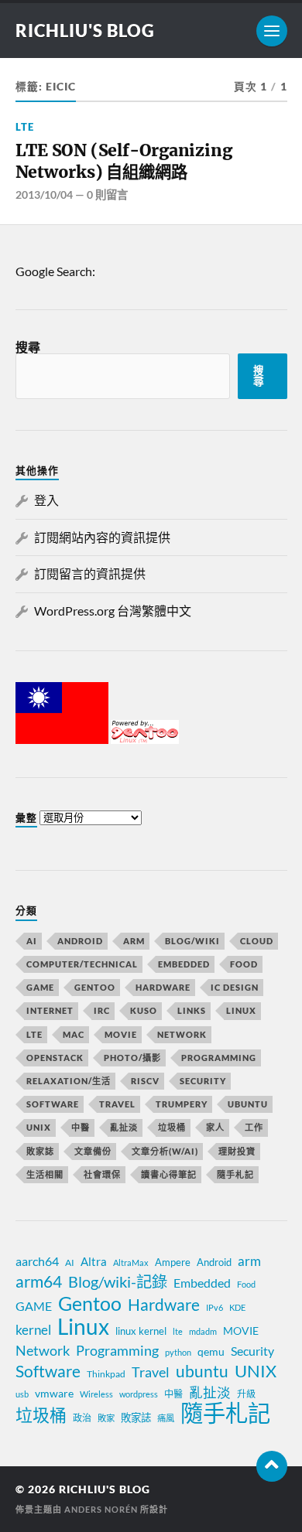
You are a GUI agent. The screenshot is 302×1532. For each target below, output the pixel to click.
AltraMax (131, 1262)
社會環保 (102, 1174)
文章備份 (93, 1151)
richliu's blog (85, 30)
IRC (102, 1010)
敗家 (106, 1418)
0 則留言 (107, 194)
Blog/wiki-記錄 (117, 1281)
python (178, 1352)
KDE (237, 1307)
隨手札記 (235, 1174)
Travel (117, 1104)
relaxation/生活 (68, 1081)
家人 (215, 1127)
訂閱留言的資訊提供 (90, 573)
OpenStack (55, 1058)
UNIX (38, 1127)
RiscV (145, 1081)
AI (31, 941)
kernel (33, 1330)
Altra (94, 1261)
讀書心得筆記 (169, 1174)
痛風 (165, 1418)
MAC (73, 1034)
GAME (40, 987)
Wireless (96, 1394)
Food (244, 964)
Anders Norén (101, 1509)
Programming (218, 1058)
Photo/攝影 (132, 1058)
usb (22, 1394)
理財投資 (237, 1151)
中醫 (80, 1127)
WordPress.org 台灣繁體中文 (112, 610)
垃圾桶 (172, 1127)
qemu (211, 1351)
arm (249, 1261)
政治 (82, 1418)
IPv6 (214, 1307)
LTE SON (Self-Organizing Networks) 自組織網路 (123, 161)
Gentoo (94, 987)
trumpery (182, 1104)
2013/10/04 (44, 194)
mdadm (203, 1331)
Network (182, 1034)
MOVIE (121, 1034)
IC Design (235, 987)
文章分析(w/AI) (165, 1151)
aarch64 (37, 1261)
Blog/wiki (192, 941)
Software (52, 1104)
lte (178, 1331)
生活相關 (44, 1174)
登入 (46, 500)
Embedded (184, 964)
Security (203, 1081)
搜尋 (27, 346)
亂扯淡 (124, 1127)
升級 (246, 1394)
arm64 (38, 1281)
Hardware (163, 987)
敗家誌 (40, 1151)
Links (191, 1010)
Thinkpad (106, 1374)
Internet (50, 1010)
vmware (54, 1393)
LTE (24, 127)
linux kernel (140, 1331)
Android (80, 941)
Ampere (172, 1262)
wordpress (138, 1394)
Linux (241, 1010)
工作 (254, 1127)
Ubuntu (248, 1104)
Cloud (256, 941)
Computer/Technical (82, 964)
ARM (134, 941)
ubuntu (202, 1371)
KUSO (143, 1010)
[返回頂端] (271, 1466)
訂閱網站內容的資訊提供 (102, 537)
